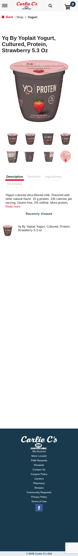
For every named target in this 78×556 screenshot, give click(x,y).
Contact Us (39, 469)
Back (9, 17)
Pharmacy (39, 483)
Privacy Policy (39, 496)
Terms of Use (39, 501)
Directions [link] (14, 184)
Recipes (39, 487)
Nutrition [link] (34, 176)
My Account (39, 451)
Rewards (39, 465)
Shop (19, 17)
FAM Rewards (39, 460)
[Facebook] (39, 508)
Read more (12, 206)
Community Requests (39, 492)
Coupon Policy (39, 474)
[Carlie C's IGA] (27, 4)
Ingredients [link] (53, 176)
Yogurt (32, 17)
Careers (39, 478)
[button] (12, 139)
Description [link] (14, 176)
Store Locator (39, 455)
